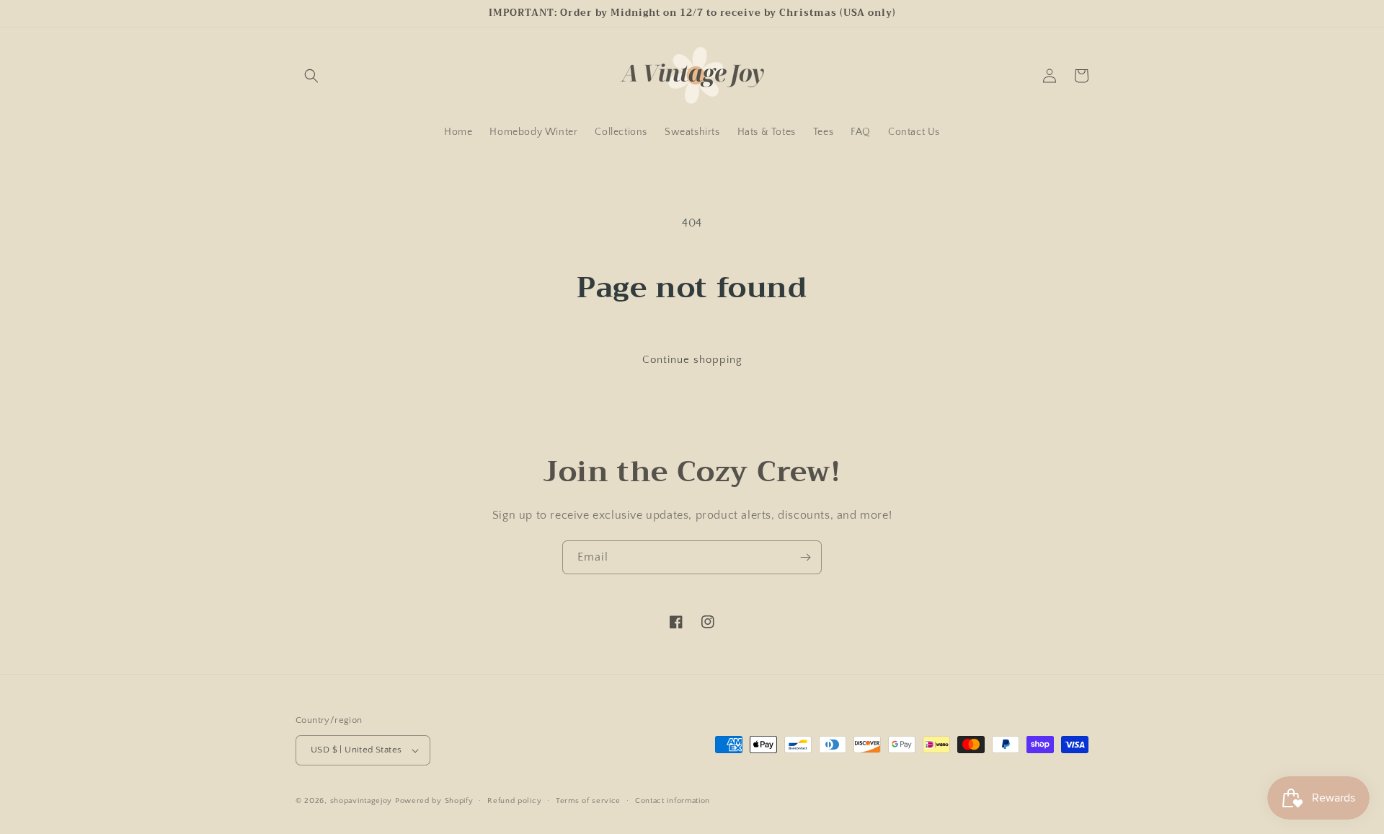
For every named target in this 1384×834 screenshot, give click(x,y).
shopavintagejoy (361, 800)
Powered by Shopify (434, 800)
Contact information (672, 800)
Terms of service (588, 800)
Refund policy (514, 800)
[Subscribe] (805, 557)
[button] (311, 76)
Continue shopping (692, 360)
